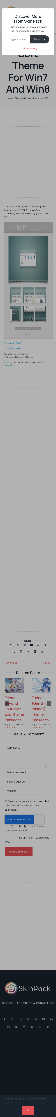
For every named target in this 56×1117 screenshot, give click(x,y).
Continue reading (28, 48)
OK (28, 1110)
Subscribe (39, 39)
